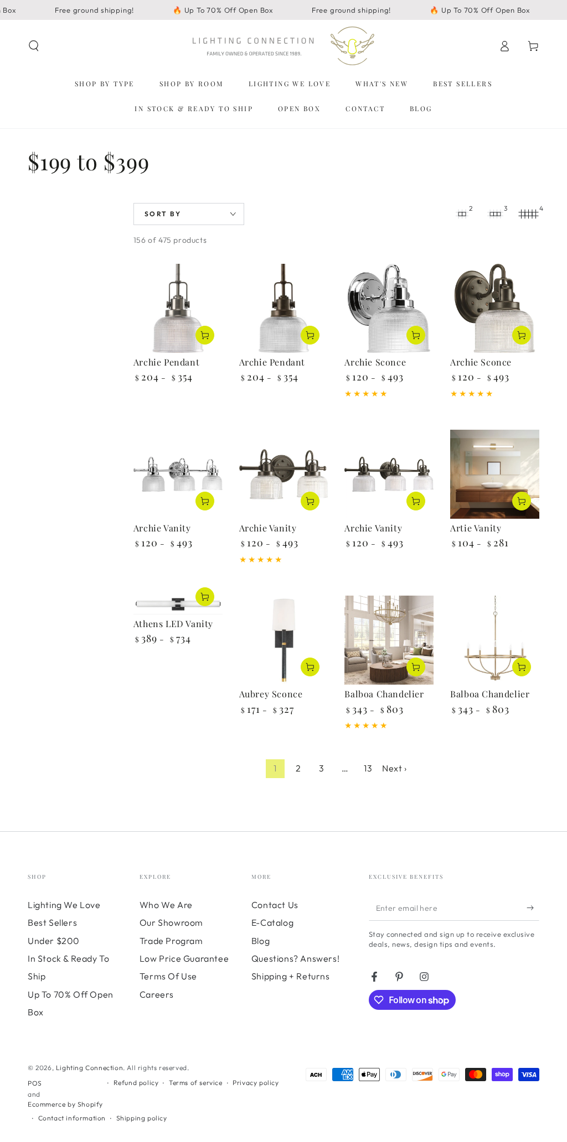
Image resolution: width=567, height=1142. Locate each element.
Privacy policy (256, 1082)
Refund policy (136, 1082)
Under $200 (54, 940)
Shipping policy (141, 1118)
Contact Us (274, 904)
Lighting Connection (89, 1067)
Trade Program (171, 940)
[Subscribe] (533, 908)
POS (35, 1083)
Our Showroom (171, 922)
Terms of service (196, 1082)
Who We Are (166, 904)
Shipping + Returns (290, 976)
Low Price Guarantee (184, 958)
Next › (394, 768)
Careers (157, 994)
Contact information (72, 1118)
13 (368, 768)
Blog (260, 940)
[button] (33, 46)
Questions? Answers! (295, 958)
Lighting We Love (64, 904)
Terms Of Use (168, 976)
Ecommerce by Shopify (65, 1104)
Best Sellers (52, 922)
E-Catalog (272, 922)
